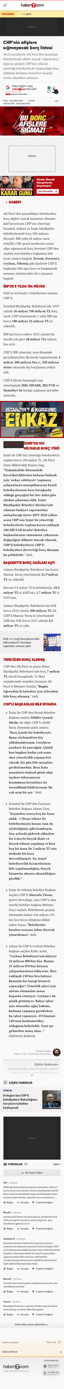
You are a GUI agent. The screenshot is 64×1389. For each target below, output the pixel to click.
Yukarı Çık (51, 1342)
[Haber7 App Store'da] (51, 1366)
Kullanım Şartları (10, 1342)
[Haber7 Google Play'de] (51, 1373)
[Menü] (6, 5)
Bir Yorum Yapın (33, 1173)
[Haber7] (32, 5)
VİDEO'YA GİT (13, 444)
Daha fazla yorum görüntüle (30, 1324)
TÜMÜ (56, 1165)
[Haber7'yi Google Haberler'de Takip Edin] (32, 90)
